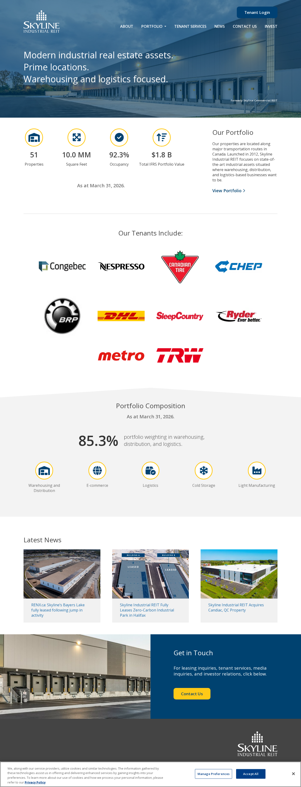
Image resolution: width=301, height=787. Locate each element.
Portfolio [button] (152, 26)
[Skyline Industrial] (42, 21)
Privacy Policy (35, 782)
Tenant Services (190, 26)
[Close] (293, 773)
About (126, 26)
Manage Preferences (214, 774)
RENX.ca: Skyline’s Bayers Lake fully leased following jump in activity (58, 610)
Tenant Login (257, 12)
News (219, 26)
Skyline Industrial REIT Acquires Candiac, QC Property (236, 607)
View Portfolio (227, 190)
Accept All (250, 774)
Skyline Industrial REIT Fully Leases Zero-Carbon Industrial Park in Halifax (147, 610)
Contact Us (245, 26)
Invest (271, 26)
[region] (150, 774)
